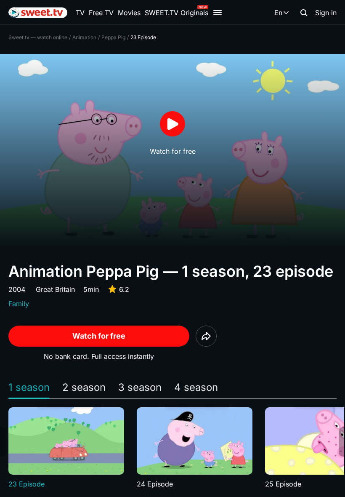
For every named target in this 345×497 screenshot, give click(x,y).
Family (18, 303)
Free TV (101, 12)
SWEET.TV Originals (176, 12)
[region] (172, 448)
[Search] (304, 12)
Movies (129, 12)
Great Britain (55, 289)
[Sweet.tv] (37, 12)
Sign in (326, 12)
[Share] (206, 336)
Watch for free (98, 335)
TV (80, 12)
